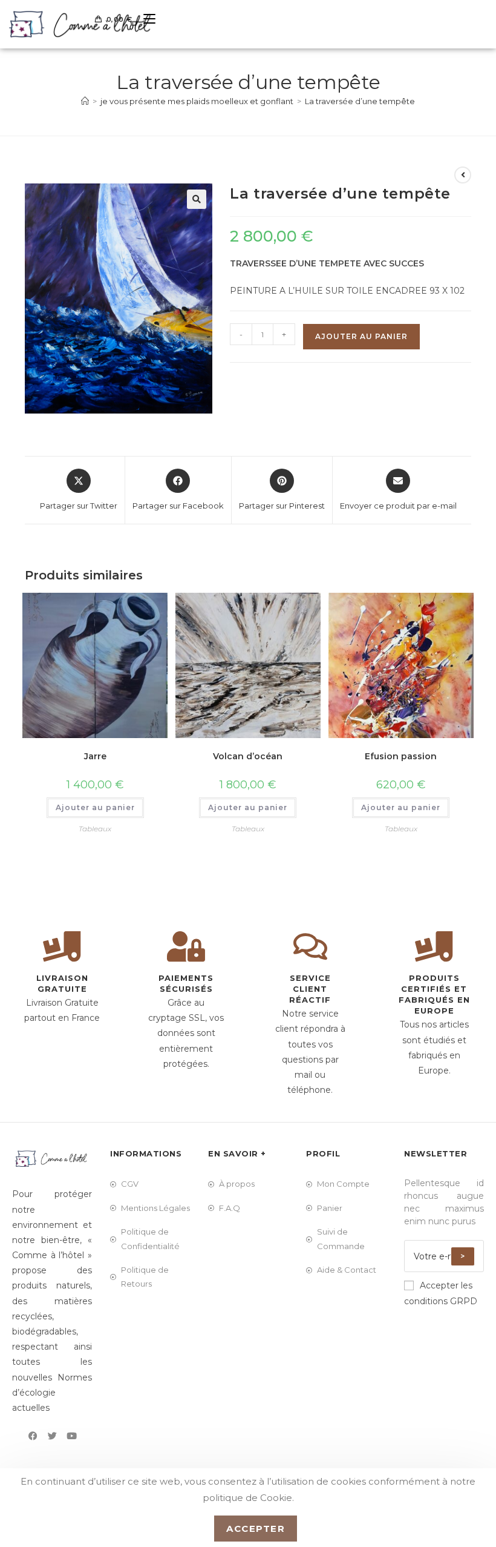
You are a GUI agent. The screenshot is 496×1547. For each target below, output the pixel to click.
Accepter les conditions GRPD (440, 1293)
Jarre (95, 756)
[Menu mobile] (144, 19)
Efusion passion (401, 756)
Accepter (255, 1528)
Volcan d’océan (247, 756)
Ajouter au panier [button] (95, 807)
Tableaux (95, 828)
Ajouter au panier (361, 336)
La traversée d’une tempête (360, 101)
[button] (196, 199)
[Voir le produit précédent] (462, 175)
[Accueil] (85, 101)
